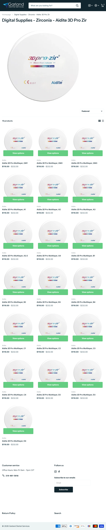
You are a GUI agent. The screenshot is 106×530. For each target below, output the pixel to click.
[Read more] (90, 5)
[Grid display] (100, 121)
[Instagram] (55, 471)
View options (18, 153)
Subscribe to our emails (64, 477)
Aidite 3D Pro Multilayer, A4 (49, 256)
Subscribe (63, 489)
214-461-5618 (12, 476)
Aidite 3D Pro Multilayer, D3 (83, 395)
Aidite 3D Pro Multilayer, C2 (49, 348)
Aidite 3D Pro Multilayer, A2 (49, 209)
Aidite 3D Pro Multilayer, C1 (14, 348)
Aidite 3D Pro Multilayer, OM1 (15, 163)
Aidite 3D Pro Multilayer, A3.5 (15, 256)
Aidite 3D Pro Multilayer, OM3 (84, 163)
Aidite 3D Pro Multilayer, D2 (49, 395)
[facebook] (59, 471)
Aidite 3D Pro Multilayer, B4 (83, 302)
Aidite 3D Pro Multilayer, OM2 (50, 163)
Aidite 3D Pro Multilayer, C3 (83, 348)
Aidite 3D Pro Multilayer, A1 (14, 209)
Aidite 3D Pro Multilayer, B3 (49, 302)
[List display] (103, 121)
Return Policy (8, 513)
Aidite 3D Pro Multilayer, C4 (14, 395)
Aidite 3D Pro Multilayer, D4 (14, 441)
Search (57, 513)
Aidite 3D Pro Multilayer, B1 (83, 256)
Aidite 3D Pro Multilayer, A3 (83, 209)
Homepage (6, 14)
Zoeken (77, 5)
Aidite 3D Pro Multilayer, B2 (14, 302)
